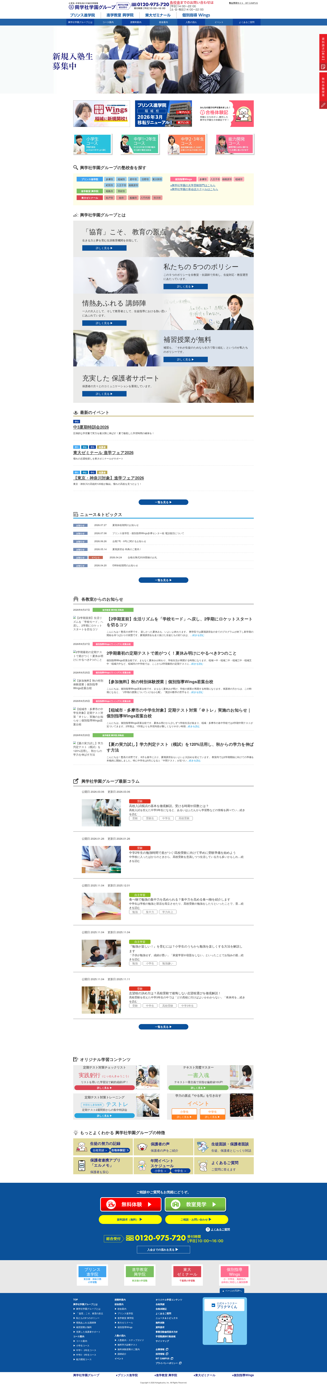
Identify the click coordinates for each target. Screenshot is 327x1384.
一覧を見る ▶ (163, 502)
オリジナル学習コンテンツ (169, 1299)
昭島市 (109, 191)
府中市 (133, 179)
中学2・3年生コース (85, 1354)
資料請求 (160, 1327)
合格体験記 (161, 1308)
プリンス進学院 (125, 1313)
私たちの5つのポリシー (87, 1318)
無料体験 (160, 1322)
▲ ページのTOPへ (232, 1290)
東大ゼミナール (125, 1322)
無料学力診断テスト (127, 1344)
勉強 (135, 912)
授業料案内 (135, 22)
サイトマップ (162, 1340)
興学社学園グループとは (87, 1308)
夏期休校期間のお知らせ (125, 525)
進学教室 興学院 (125, 1318)
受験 (140, 801)
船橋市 (133, 197)
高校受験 (184, 818)
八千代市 (145, 197)
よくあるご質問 (246, 22)
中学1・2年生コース (85, 1350)
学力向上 (167, 912)
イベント (219, 22)
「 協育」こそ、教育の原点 (89, 1313)
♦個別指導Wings (243, 1375)
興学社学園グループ (86, 1375)
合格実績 (160, 1304)
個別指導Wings (125, 1327)
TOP (75, 1299)
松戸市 (109, 197)
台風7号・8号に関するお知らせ (129, 541)
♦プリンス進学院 (127, 1375)
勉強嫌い (167, 963)
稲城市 (121, 179)
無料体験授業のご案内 (128, 1349)
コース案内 (81, 1340)
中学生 (166, 818)
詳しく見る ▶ (104, 248)
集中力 (150, 912)
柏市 (121, 197)
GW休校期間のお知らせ (125, 565)
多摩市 (109, 179)
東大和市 (157, 179)
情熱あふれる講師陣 (85, 1322)
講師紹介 (121, 1353)
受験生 (150, 818)
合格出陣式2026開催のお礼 (142, 557)
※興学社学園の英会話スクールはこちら (194, 189)
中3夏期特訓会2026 (91, 427)
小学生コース (82, 1345)
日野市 (145, 179)
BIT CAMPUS (243, 2)
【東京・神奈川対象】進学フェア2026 (108, 478)
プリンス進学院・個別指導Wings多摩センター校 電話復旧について (148, 533)
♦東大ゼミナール (204, 1375)
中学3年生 (187, 1006)
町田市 (109, 185)
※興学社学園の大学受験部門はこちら (192, 185)
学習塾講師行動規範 (166, 1336)
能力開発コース (83, 1359)
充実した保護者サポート (87, 1331)
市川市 (157, 197)
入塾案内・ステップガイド (130, 1340)
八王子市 (121, 185)
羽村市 (121, 191)
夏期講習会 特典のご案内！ (127, 549)
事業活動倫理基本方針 (167, 1331)
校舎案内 (121, 1308)
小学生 (150, 963)
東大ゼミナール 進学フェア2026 (103, 452)
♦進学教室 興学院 (165, 1375)
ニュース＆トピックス (167, 1318)
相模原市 (133, 185)
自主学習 (139, 895)
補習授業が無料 (83, 1327)
